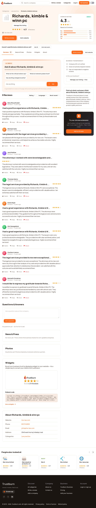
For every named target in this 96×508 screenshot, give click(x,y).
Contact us (48, 490)
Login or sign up (85, 487)
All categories (32, 487)
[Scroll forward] (93, 452)
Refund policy (62, 504)
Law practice (15, 11)
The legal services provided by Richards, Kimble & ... (25, 184)
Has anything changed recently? (16, 78)
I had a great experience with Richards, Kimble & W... (26, 208)
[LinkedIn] (12, 496)
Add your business (66, 493)
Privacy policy (40, 504)
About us (48, 487)
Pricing (62, 490)
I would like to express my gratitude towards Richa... (25, 283)
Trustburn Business (66, 487)
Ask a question (9, 321)
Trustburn (8, 484)
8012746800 (25, 424)
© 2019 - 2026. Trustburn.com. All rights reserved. (18, 504)
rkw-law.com (25, 420)
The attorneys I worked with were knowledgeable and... (27, 157)
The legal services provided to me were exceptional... (26, 257)
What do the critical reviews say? (16, 74)
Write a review (56, 3)
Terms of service (51, 504)
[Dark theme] (92, 3)
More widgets (9, 404)
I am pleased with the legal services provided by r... (25, 134)
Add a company (33, 493)
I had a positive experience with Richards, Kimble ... (25, 108)
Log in (75, 3)
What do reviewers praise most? (40, 74)
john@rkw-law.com (27, 428)
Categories (67, 3)
